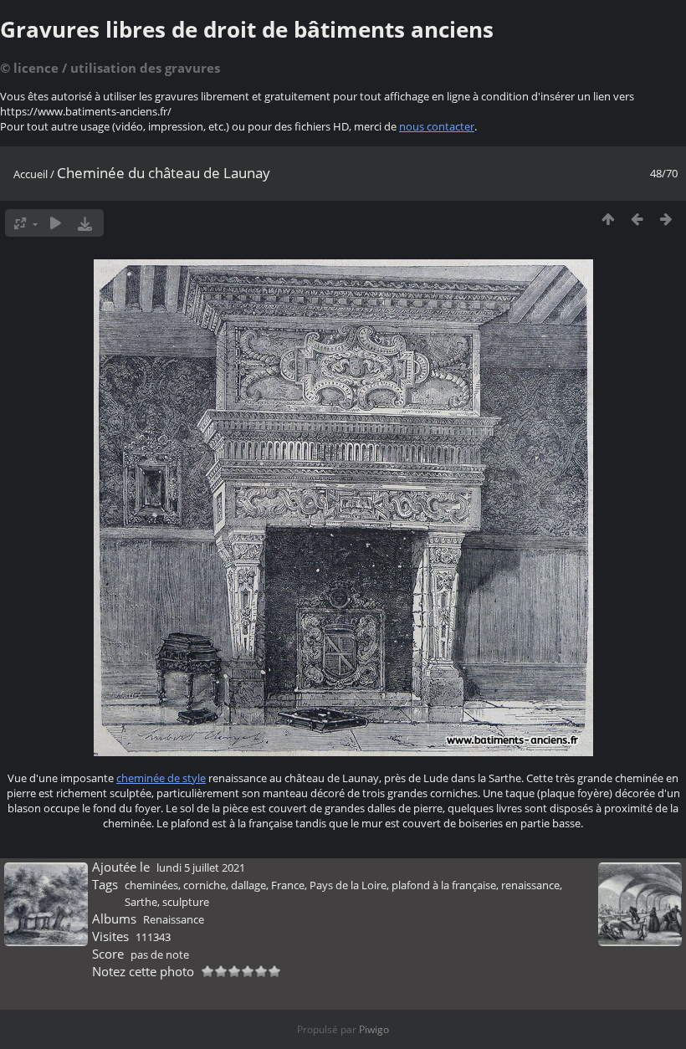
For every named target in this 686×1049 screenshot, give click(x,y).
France (288, 885)
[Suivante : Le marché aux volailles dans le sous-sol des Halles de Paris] (666, 218)
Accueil (30, 174)
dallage (248, 885)
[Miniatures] (607, 218)
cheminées (151, 885)
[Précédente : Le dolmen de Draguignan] (637, 218)
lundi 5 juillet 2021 (200, 867)
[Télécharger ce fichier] (85, 223)
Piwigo (374, 1029)
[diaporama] (55, 223)
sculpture (185, 901)
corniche (204, 885)
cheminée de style (161, 777)
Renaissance (173, 919)
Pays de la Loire (348, 885)
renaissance (530, 885)
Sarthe (141, 901)
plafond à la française (444, 885)
